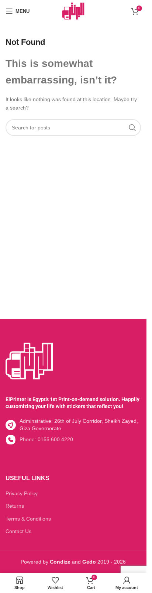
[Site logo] (73, 11)
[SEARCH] (132, 127)
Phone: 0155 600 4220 (46, 439)
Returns (15, 506)
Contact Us (18, 531)
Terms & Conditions (28, 519)
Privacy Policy (22, 493)
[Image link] (29, 360)
